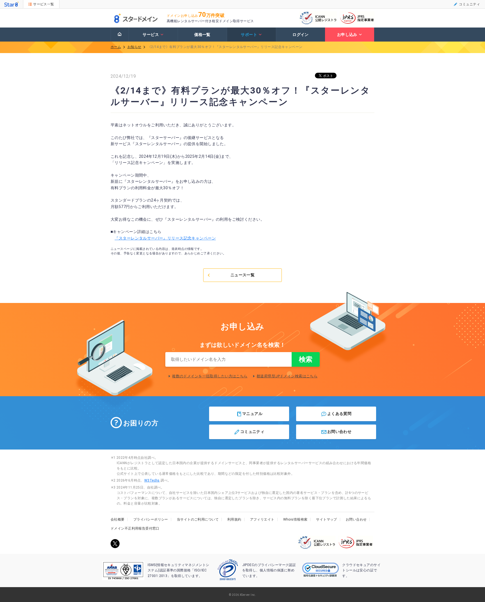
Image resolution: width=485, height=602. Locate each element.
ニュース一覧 (242, 275)
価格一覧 (202, 34)
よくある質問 (339, 413)
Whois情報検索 (295, 519)
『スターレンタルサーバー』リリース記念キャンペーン (165, 238)
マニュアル (252, 413)
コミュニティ (469, 4)
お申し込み (347, 34)
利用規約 (234, 519)
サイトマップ (326, 519)
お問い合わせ (339, 431)
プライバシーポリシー (150, 519)
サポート (249, 34)
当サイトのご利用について (198, 519)
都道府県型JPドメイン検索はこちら (287, 376)
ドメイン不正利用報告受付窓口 (135, 528)
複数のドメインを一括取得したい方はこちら (209, 376)
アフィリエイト (262, 519)
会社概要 (118, 519)
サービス (151, 34)
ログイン (300, 34)
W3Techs (152, 480)
